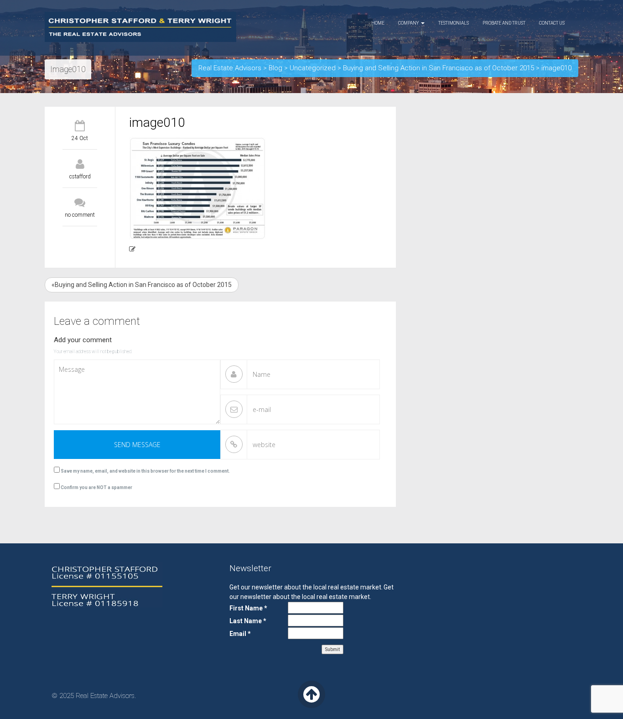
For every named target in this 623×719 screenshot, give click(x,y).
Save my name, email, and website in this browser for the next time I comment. (145, 471)
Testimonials (453, 23)
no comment (80, 215)
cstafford (80, 176)
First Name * (248, 608)
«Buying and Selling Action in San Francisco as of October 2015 (142, 284)
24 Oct (80, 138)
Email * (240, 633)
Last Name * (247, 621)
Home (377, 23)
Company (409, 23)
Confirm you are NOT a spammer (96, 487)
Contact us (552, 23)
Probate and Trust (504, 23)
